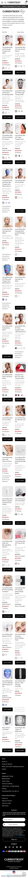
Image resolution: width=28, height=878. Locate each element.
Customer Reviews (7, 764)
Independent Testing (7, 776)
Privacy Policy (6, 781)
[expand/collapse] (2, 2)
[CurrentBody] (14, 3)
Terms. (22, 836)
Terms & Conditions (7, 783)
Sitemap (4, 788)
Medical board (6, 778)
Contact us (5, 798)
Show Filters (20, 32)
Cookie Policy (5, 786)
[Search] (5, 2)
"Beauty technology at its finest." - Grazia (14, 6)
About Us (4, 761)
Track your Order (6, 803)
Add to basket (7, 72)
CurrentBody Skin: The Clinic (9, 791)
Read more (5, 27)
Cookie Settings (14, 786)
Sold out (19, 709)
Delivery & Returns (7, 800)
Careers (4, 769)
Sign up (14, 839)
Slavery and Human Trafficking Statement (13, 766)
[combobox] (5, 824)
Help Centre (5, 805)
